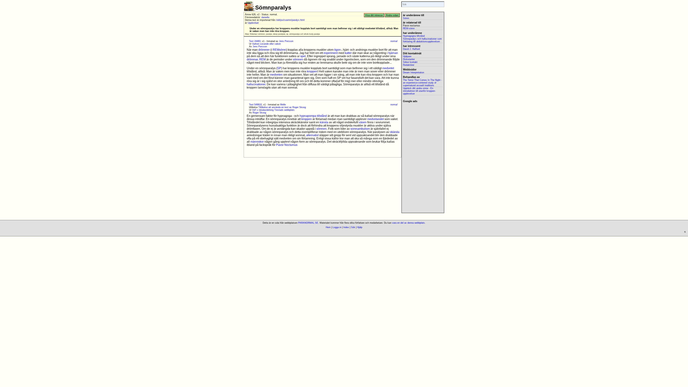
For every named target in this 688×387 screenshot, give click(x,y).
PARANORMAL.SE (308, 222)
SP (279, 68)
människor (257, 141)
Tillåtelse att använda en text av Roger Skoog (282, 107)
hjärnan (393, 52)
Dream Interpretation (413, 72)
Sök (353, 227)
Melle (283, 104)
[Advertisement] (423, 156)
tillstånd (322, 115)
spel (303, 56)
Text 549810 (255, 104)
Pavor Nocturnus (286, 144)
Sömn (406, 18)
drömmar (252, 59)
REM (262, 59)
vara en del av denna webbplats (408, 222)
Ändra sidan (392, 15)
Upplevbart (253, 23)
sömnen (298, 59)
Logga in (337, 227)
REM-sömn (409, 28)
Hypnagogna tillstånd (414, 36)
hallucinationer (256, 84)
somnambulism (360, 128)
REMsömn (279, 49)
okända (394, 131)
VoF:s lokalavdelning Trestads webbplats (273, 110)
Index (346, 227)
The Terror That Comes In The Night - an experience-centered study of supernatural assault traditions (422, 83)
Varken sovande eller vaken (266, 43)
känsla (324, 122)
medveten (276, 74)
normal (393, 41)
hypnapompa (308, 115)
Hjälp (359, 227)
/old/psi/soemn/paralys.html (290, 20)
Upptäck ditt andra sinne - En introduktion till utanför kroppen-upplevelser (419, 91)
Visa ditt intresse (374, 15)
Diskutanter (409, 59)
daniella (265, 17)
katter (348, 52)
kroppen (312, 71)
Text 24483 (255, 41)
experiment (331, 52)
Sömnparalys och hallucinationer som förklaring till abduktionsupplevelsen (422, 40)
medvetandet (375, 119)
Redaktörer (408, 65)
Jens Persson (286, 41)
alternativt (312, 135)
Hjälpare (407, 56)
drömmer (264, 49)
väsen (363, 122)
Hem (328, 227)
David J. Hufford (411, 49)
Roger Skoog (259, 112)
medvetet (388, 68)
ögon (337, 49)
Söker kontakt (410, 62)
